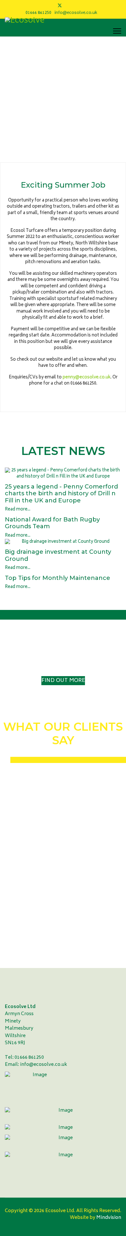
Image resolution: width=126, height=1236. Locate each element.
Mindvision (108, 1218)
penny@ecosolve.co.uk (86, 377)
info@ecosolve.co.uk (76, 12)
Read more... (17, 509)
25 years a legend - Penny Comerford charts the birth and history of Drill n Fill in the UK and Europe (61, 493)
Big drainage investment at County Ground (58, 555)
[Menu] (117, 31)
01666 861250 (38, 12)
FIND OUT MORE (63, 680)
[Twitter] (60, 6)
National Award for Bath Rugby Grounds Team (52, 523)
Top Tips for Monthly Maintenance (57, 578)
